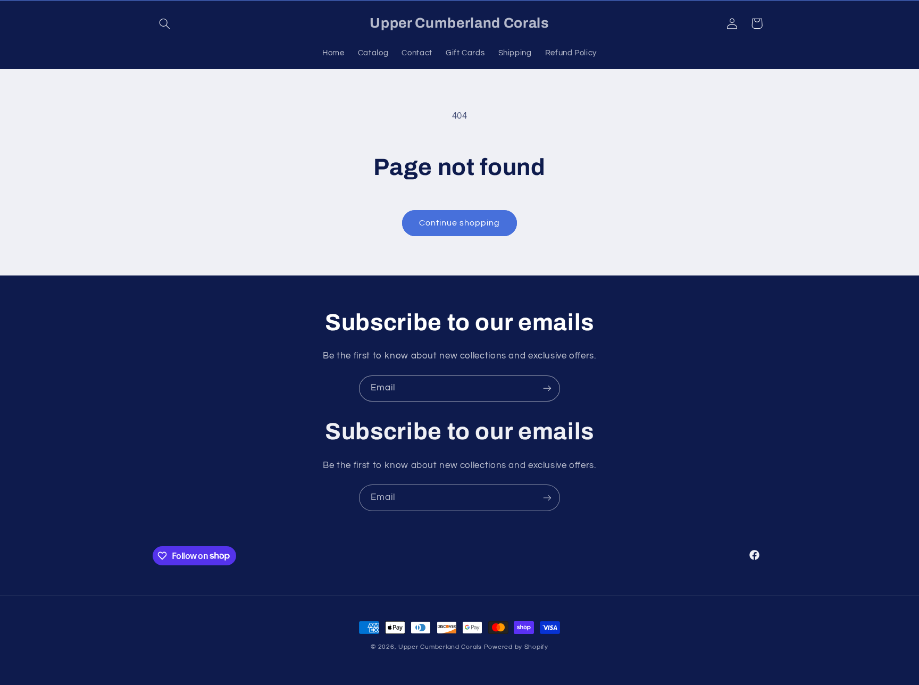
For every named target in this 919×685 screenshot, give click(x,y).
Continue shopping (459, 223)
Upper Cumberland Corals (441, 647)
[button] (165, 23)
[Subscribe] (547, 388)
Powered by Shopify (516, 647)
